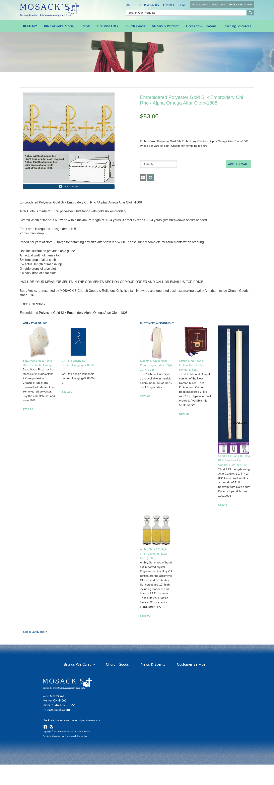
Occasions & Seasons (201, 26)
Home (182, 5)
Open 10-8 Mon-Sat (89, 720)
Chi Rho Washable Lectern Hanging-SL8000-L (78, 365)
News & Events (153, 664)
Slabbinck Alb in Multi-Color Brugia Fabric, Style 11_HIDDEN (156, 365)
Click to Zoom (70, 186)
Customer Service (191, 664)
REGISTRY (30, 26)
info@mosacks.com (56, 709)
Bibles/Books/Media (59, 26)
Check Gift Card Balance (56, 720)
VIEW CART (218, 4)
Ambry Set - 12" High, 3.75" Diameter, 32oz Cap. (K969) (153, 554)
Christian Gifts (107, 26)
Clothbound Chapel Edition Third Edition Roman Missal (192, 365)
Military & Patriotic (165, 26)
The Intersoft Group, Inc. (76, 736)
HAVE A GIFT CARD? (240, 4)
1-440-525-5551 (64, 705)
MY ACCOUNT (200, 4)
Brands (85, 26)
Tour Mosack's (149, 5)
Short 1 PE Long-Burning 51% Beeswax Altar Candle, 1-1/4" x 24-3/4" (234, 460)
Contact (168, 5)
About (130, 5)
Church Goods (135, 26)
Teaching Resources (237, 26)
